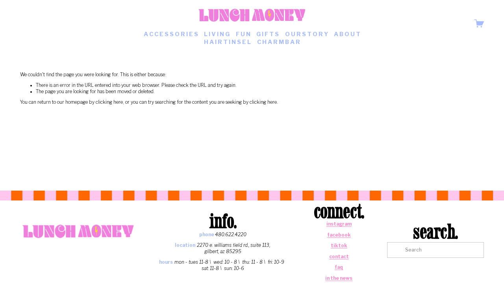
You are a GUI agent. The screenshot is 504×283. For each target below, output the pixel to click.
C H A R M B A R (278, 42)
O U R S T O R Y (306, 34)
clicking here (109, 102)
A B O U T (347, 34)
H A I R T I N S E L (227, 42)
